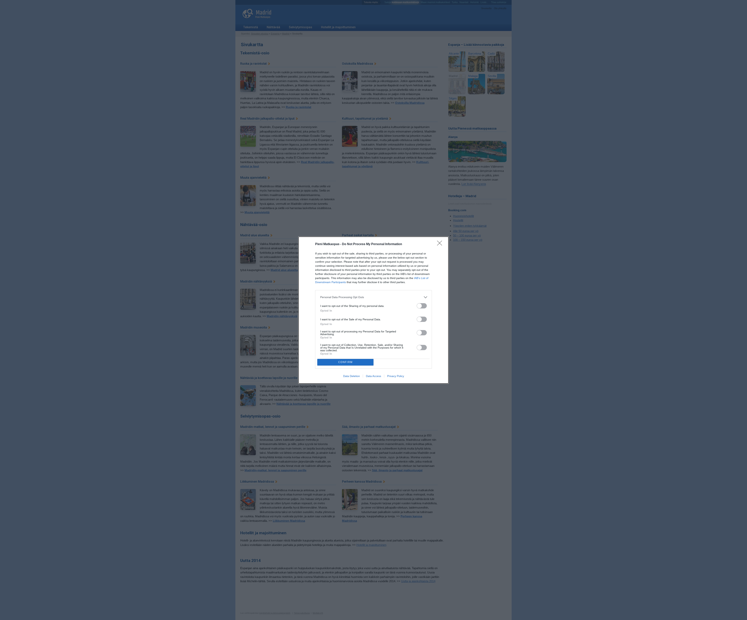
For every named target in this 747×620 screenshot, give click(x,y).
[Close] (441, 244)
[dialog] (373, 310)
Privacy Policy (395, 376)
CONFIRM (345, 362)
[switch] (422, 305)
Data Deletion (351, 376)
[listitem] (373, 297)
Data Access (373, 376)
